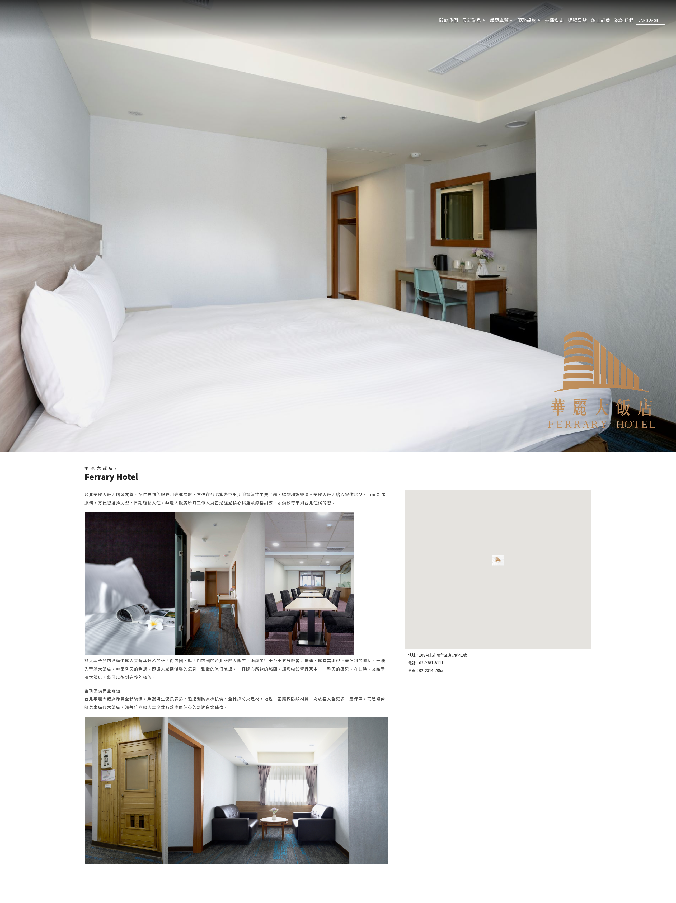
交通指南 (554, 20)
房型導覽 (499, 20)
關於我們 (448, 20)
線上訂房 (600, 20)
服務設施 (526, 20)
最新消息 (471, 20)
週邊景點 (577, 20)
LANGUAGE (648, 20)
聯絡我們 (623, 20)
